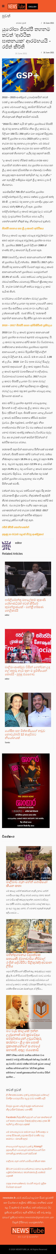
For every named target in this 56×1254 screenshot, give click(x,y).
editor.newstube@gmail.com (33, 1217)
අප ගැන (22, 1236)
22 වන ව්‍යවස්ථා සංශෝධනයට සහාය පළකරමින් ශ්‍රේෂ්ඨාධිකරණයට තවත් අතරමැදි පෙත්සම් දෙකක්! (29, 1172)
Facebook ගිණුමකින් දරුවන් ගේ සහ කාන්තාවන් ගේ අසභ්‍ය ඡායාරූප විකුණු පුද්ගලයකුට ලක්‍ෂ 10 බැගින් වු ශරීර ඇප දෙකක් (29, 1120)
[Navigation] (3, 6)
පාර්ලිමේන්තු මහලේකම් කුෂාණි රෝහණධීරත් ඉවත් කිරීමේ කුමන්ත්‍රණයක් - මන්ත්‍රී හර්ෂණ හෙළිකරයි (25, 605)
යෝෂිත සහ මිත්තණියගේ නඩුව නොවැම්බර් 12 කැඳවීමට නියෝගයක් (25, 734)
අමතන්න (33, 1236)
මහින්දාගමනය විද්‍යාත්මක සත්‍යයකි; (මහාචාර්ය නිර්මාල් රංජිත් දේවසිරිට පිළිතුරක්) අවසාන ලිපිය (29, 960)
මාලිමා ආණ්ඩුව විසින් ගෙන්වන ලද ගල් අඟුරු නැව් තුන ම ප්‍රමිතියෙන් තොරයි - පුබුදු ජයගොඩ (27, 670)
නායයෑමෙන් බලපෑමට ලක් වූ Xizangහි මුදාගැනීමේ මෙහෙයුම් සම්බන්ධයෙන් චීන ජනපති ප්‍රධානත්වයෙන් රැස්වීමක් (25, 1150)
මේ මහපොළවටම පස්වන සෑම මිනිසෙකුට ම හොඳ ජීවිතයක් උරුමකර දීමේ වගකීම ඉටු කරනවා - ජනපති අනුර (27, 1135)
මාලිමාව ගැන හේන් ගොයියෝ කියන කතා (25, 1161)
